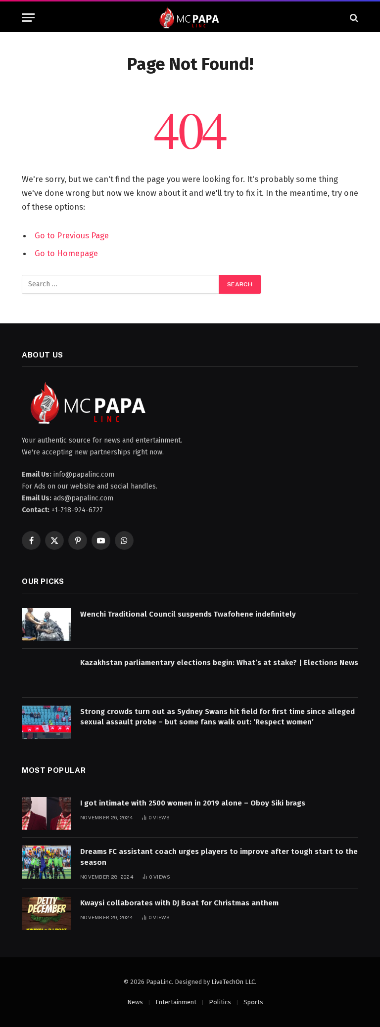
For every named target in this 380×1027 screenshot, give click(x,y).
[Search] (353, 17)
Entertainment (175, 1002)
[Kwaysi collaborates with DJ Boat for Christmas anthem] (46, 913)
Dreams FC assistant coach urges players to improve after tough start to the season (219, 856)
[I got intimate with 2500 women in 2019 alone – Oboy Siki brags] (46, 813)
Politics (220, 1002)
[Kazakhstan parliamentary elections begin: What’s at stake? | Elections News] (46, 673)
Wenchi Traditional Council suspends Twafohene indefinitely (190, 614)
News (135, 1002)
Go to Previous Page (72, 235)
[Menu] (28, 17)
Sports (253, 1002)
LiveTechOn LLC (233, 981)
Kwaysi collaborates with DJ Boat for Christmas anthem (179, 902)
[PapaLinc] (190, 17)
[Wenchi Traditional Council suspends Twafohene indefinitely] (46, 624)
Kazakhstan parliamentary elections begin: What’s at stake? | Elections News (219, 662)
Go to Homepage (66, 253)
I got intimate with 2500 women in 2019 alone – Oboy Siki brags (192, 803)
